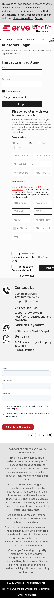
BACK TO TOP (27, 276)
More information (23, 18)
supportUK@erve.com (28, 312)
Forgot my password (15, 97)
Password (6, 79)
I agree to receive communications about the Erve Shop (29, 257)
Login (35, 26)
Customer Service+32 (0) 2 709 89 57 (27, 295)
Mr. (20, 147)
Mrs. (44, 143)
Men (19, 39)
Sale (41, 39)
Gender (16, 143)
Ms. (30, 143)
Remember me (13, 91)
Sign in (46, 26)
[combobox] (15, 229)
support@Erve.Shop (27, 301)
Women (31, 39)
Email (4, 67)
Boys (9, 39)
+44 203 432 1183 (26, 308)
